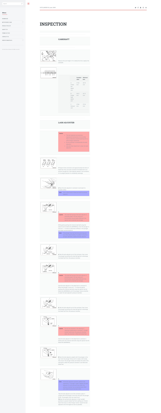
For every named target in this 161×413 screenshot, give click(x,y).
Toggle (28, 3)
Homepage (5, 18)
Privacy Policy (6, 25)
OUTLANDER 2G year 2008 (48, 7)
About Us (5, 29)
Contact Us (5, 36)
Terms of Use (6, 33)
